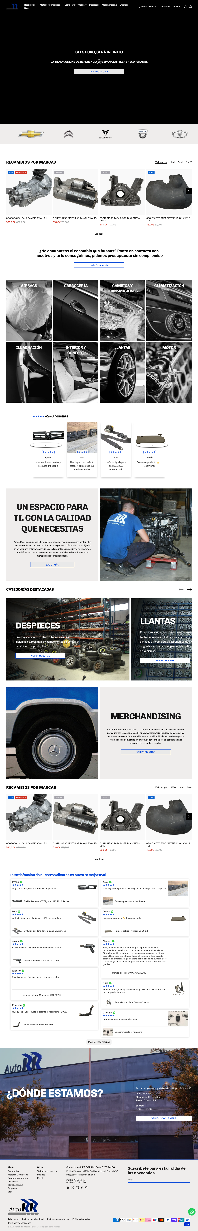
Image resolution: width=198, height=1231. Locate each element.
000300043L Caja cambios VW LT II (26, 218)
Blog (10, 1191)
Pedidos (41, 1174)
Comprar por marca (18, 1178)
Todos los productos (47, 1171)
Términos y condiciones (19, 1223)
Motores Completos (18, 1174)
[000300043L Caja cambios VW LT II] (29, 192)
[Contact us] (192, 1212)
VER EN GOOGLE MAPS (163, 1118)
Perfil (40, 1178)
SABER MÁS (52, 564)
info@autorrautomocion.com (80, 1174)
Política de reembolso (58, 1219)
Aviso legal (13, 1219)
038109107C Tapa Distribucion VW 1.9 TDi (168, 219)
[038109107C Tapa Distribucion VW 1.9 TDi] (169, 192)
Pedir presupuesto (99, 265)
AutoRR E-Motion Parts (25, 1227)
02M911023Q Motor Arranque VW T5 (75, 218)
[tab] (161, 162)
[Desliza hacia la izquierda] (181, 589)
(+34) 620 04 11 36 (76, 1182)
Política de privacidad (32, 1219)
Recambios (13, 1171)
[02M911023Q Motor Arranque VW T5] (75, 192)
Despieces (13, 1181)
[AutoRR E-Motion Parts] (86, 134)
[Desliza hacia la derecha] (189, 191)
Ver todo (99, 233)
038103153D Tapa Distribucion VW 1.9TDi (120, 219)
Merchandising (15, 1185)
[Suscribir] (189, 1179)
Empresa (12, 1188)
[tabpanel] (99, 197)
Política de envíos (81, 1219)
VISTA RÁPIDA (18, 213)
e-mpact (56, 1227)
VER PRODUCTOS (99, 71)
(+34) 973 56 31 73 (75, 1180)
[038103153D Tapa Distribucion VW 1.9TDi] (122, 192)
